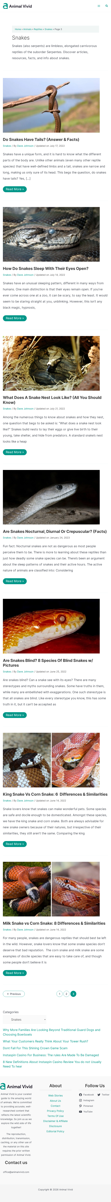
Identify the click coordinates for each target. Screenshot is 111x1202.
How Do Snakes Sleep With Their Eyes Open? (45, 268)
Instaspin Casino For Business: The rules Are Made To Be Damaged (51, 1055)
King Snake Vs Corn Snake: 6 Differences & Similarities (55, 794)
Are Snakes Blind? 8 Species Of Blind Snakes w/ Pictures (48, 663)
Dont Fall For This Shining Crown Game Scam (35, 1048)
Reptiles (38, 29)
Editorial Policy (55, 1131)
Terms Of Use (55, 1115)
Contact (55, 1105)
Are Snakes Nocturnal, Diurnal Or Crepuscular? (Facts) (55, 531)
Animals (27, 29)
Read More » (15, 188)
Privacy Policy (55, 1110)
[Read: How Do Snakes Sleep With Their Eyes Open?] (51, 234)
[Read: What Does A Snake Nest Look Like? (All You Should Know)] (51, 363)
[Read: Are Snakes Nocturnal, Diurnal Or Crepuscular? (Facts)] (51, 497)
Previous (14, 993)
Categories (11, 1012)
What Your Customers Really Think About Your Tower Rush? (45, 1041)
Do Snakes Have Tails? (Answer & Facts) (41, 139)
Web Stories (55, 1095)
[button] (107, 6)
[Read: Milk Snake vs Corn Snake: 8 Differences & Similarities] (51, 889)
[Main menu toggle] (98, 6)
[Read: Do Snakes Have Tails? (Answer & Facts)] (51, 105)
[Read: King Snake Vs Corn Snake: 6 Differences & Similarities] (51, 760)
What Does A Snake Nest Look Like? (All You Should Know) (52, 400)
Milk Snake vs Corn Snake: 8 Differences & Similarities (54, 923)
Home (18, 29)
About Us (55, 1100)
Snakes (48, 29)
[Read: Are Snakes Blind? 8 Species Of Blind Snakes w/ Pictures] (51, 626)
